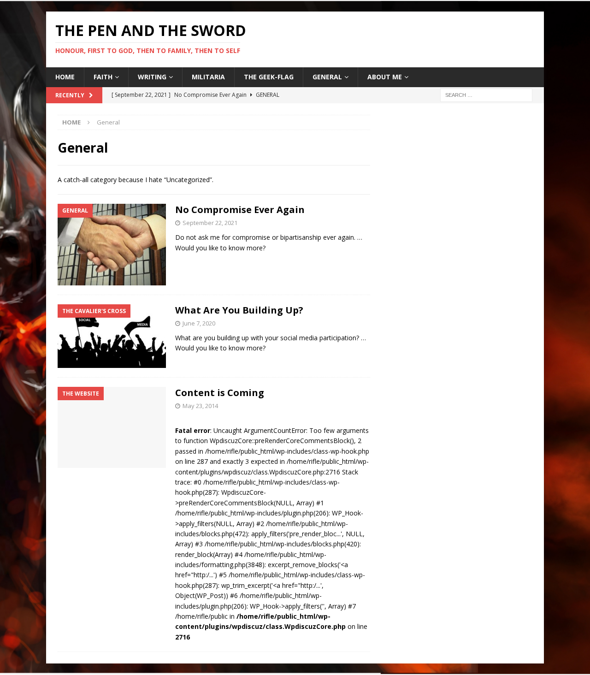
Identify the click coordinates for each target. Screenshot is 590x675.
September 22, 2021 (210, 223)
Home (65, 76)
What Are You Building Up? (239, 310)
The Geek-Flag (269, 76)
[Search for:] (486, 94)
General (327, 76)
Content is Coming (219, 392)
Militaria (208, 76)
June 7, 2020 (199, 323)
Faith (103, 76)
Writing (152, 76)
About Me (384, 76)
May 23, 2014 (200, 406)
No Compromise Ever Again (240, 209)
